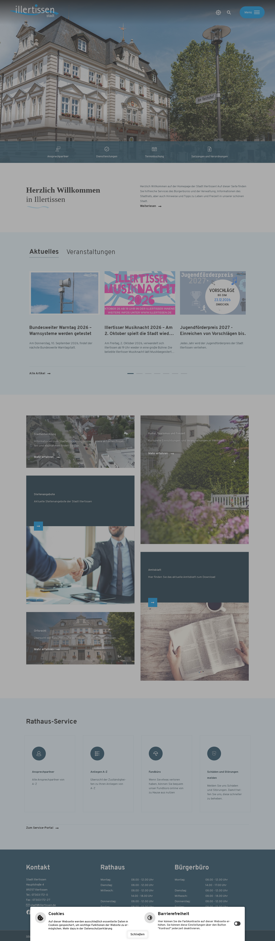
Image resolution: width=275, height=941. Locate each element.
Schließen (137, 934)
